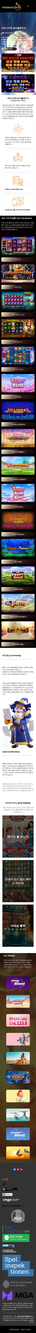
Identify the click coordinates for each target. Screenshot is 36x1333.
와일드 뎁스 (18, 287)
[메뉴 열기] (28, 6)
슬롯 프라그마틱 (14, 1329)
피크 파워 (18, 259)
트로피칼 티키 (18, 342)
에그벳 (23, 1329)
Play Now (8, 49)
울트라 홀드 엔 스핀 (18, 314)
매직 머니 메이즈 (18, 369)
